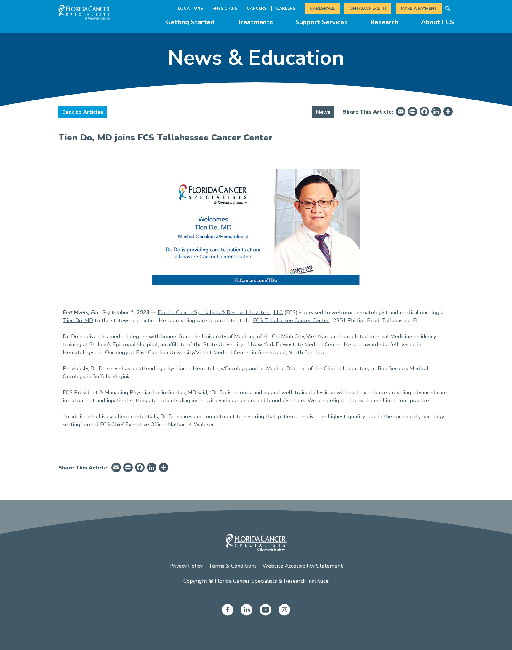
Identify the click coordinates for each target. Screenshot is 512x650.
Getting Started (190, 22)
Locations (190, 8)
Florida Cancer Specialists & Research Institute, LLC (220, 312)
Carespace (322, 8)
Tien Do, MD (78, 320)
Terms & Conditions (233, 565)
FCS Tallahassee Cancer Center (291, 320)
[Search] (448, 8)
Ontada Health (367, 8)
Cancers (257, 8)
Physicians (224, 8)
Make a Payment (419, 8)
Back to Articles (82, 112)
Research (384, 22)
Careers (285, 8)
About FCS (437, 22)
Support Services (321, 22)
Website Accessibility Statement (303, 565)
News (323, 112)
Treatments (255, 22)
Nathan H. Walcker (191, 424)
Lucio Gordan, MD (174, 392)
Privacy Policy (186, 565)
